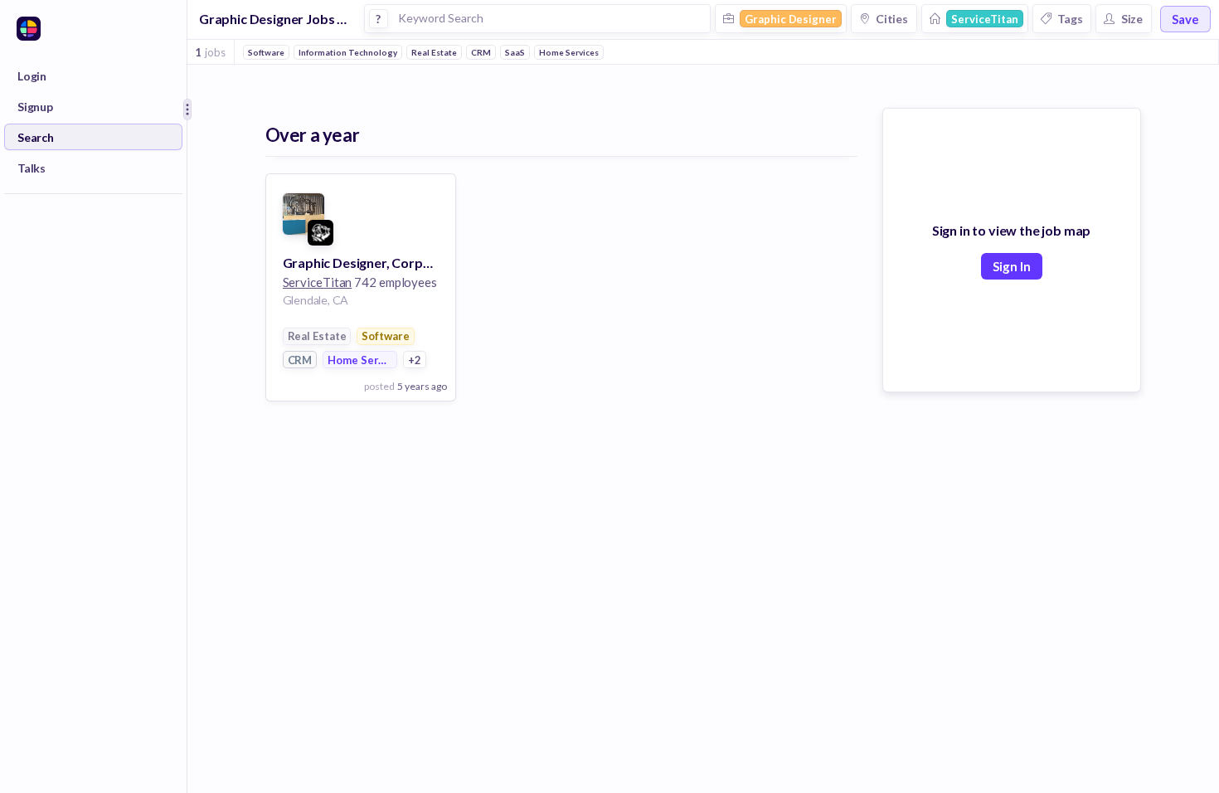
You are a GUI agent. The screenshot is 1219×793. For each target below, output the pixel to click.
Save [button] (1185, 19)
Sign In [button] (1012, 266)
